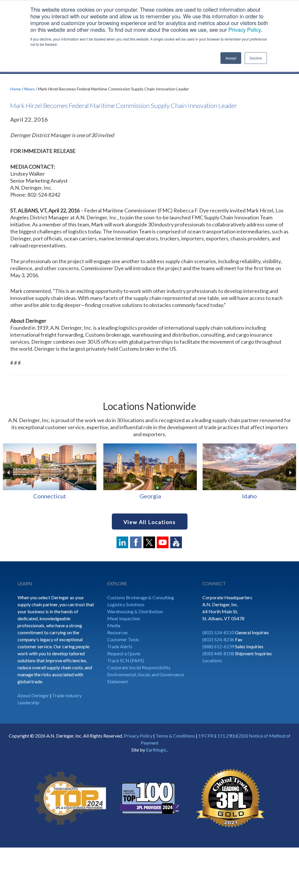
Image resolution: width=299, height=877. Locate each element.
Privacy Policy (244, 29)
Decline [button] (256, 57)
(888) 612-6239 (218, 646)
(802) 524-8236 (218, 639)
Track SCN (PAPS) (125, 660)
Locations (212, 660)
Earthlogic (156, 749)
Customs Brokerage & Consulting (140, 597)
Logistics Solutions (126, 604)
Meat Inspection (123, 618)
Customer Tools (123, 639)
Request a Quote (123, 653)
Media (113, 625)
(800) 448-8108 (218, 653)
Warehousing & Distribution (135, 611)
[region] (149, 472)
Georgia (49, 495)
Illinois (248, 495)
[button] (8, 472)
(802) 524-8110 (218, 632)
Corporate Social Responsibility (139, 667)
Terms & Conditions (175, 735)
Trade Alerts (119, 646)
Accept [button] (230, 57)
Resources (117, 632)
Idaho (149, 495)
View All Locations (150, 522)
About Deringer (33, 695)
